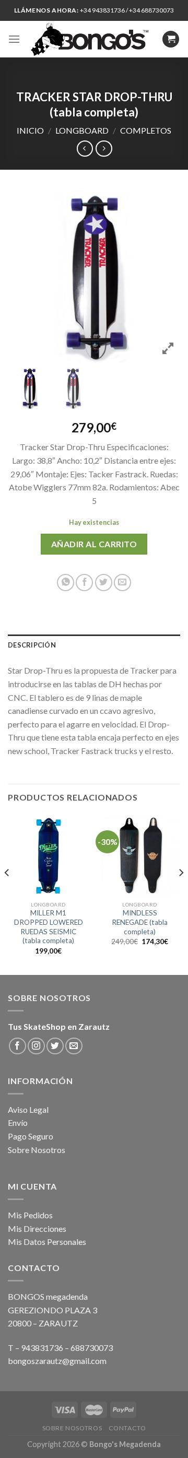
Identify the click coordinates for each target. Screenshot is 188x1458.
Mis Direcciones (37, 1228)
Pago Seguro (30, 1136)
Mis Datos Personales (47, 1242)
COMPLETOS (145, 130)
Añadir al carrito (94, 544)
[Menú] (14, 39)
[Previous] (7, 894)
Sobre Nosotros (36, 1150)
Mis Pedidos (30, 1215)
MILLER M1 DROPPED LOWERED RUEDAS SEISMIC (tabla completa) (48, 927)
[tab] (94, 644)
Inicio (30, 130)
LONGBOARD (82, 130)
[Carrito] (170, 39)
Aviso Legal (28, 1109)
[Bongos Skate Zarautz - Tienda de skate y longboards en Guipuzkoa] (91, 39)
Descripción (32, 645)
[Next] (180, 894)
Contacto (127, 1428)
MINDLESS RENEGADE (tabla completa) (140, 922)
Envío (18, 1122)
